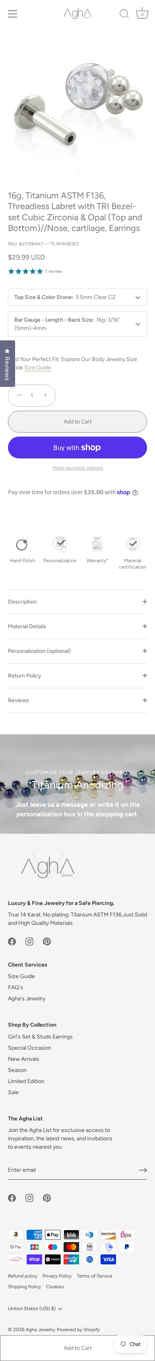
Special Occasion (29, 1048)
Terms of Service (94, 1276)
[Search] (124, 15)
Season (17, 1070)
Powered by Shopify (78, 1329)
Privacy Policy (57, 1276)
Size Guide (37, 367)
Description (22, 601)
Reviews (18, 700)
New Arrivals (23, 1059)
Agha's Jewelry (26, 998)
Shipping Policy (24, 1286)
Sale (13, 1092)
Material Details (27, 626)
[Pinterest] (47, 941)
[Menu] (12, 14)
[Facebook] (12, 941)
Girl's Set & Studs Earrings (40, 1036)
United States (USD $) (32, 1308)
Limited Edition (26, 1081)
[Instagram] (29, 941)
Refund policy (22, 1276)
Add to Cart (78, 1348)
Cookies (55, 1286)
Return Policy (24, 675)
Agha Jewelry (40, 1329)
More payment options (77, 468)
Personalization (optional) (39, 651)
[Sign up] (143, 1170)
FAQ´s (15, 987)
